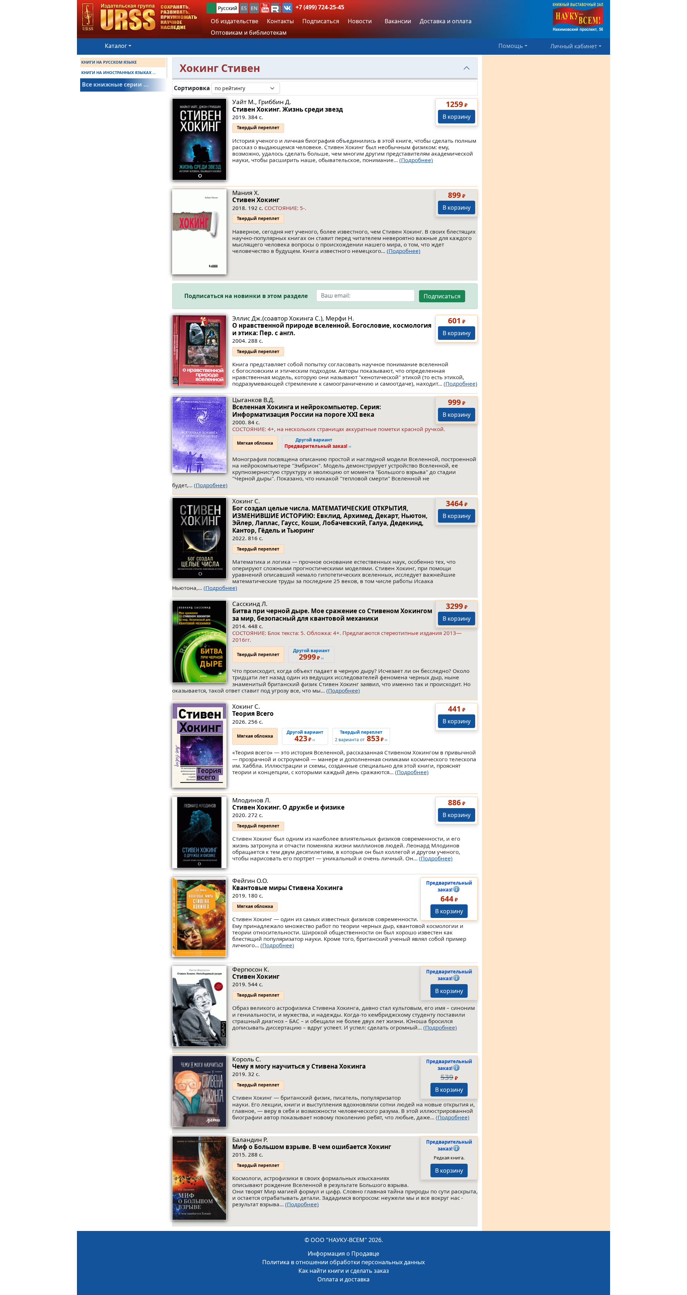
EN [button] (254, 8)
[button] (265, 8)
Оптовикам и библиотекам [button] (249, 32)
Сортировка (192, 88)
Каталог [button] (116, 46)
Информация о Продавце (343, 1253)
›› (317, 443)
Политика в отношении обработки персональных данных (343, 1262)
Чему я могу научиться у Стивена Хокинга (299, 1066)
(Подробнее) (416, 159)
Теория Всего (253, 713)
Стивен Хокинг (255, 200)
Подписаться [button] (320, 21)
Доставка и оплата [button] (446, 21)
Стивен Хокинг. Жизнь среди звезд (287, 109)
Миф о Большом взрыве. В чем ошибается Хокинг (311, 1147)
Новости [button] (360, 21)
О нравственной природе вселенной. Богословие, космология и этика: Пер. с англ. (332, 329)
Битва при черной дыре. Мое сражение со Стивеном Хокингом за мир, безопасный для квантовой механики (332, 614)
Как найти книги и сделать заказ (343, 1271)
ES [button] (244, 8)
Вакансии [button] (397, 21)
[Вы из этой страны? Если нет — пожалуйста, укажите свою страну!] (211, 8)
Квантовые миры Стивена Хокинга (287, 888)
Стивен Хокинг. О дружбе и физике (288, 807)
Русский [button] (227, 8)
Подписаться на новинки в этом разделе (246, 296)
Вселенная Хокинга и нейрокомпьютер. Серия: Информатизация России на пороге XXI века (306, 410)
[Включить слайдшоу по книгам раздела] (285, 88)
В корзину (457, 117)
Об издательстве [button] (234, 21)
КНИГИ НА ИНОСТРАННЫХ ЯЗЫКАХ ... (118, 72)
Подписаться (442, 296)
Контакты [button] (280, 21)
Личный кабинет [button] (573, 46)
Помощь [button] (510, 46)
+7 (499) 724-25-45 (320, 7)
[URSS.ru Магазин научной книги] (139, 17)
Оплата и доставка (343, 1279)
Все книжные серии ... (115, 84)
